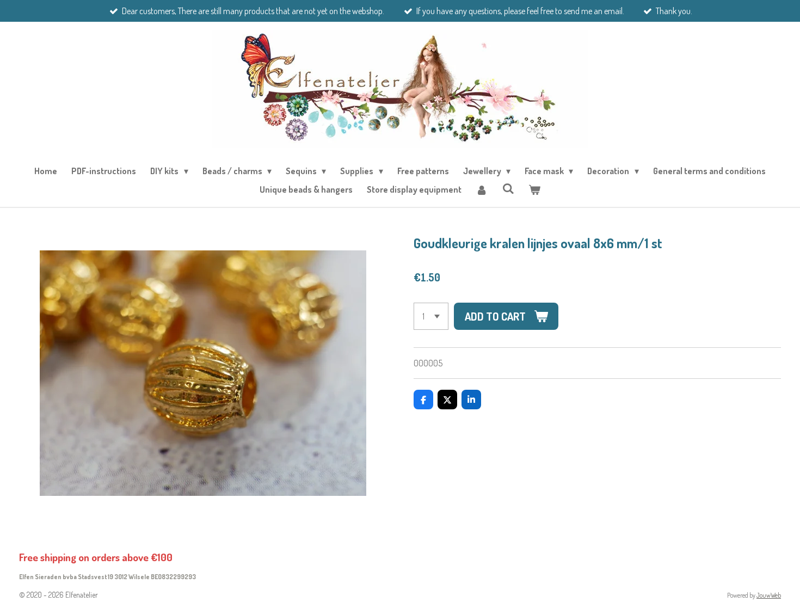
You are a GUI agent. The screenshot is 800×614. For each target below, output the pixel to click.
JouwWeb (768, 595)
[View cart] (534, 189)
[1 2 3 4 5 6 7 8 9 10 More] (431, 316)
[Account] (482, 189)
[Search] (508, 188)
